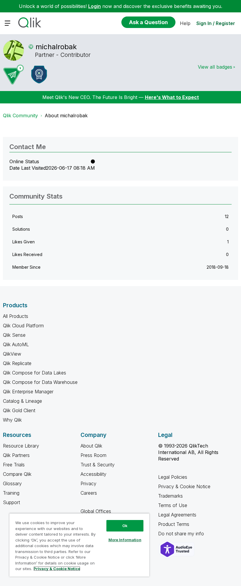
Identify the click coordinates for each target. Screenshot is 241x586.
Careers (89, 493)
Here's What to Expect (172, 97)
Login (94, 6)
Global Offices (96, 511)
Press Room (93, 455)
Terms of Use (172, 505)
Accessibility (93, 474)
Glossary (12, 483)
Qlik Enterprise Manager (28, 391)
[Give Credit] (39, 74)
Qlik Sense (14, 335)
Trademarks (170, 496)
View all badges (215, 67)
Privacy (88, 483)
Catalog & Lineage (22, 401)
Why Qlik (12, 420)
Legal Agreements (177, 515)
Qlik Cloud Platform (23, 326)
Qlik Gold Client (19, 410)
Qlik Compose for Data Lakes (34, 373)
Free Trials (14, 465)
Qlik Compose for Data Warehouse (40, 382)
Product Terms (173, 524)
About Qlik (91, 446)
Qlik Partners (16, 455)
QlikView (12, 354)
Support (11, 502)
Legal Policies (172, 477)
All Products (15, 316)
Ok (125, 525)
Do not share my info (181, 534)
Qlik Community (20, 115)
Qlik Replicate (17, 363)
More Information (124, 539)
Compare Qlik (17, 474)
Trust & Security (98, 465)
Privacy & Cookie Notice (184, 486)
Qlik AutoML (16, 344)
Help (185, 23)
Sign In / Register (215, 23)
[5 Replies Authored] (13, 74)
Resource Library (21, 446)
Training (11, 493)
